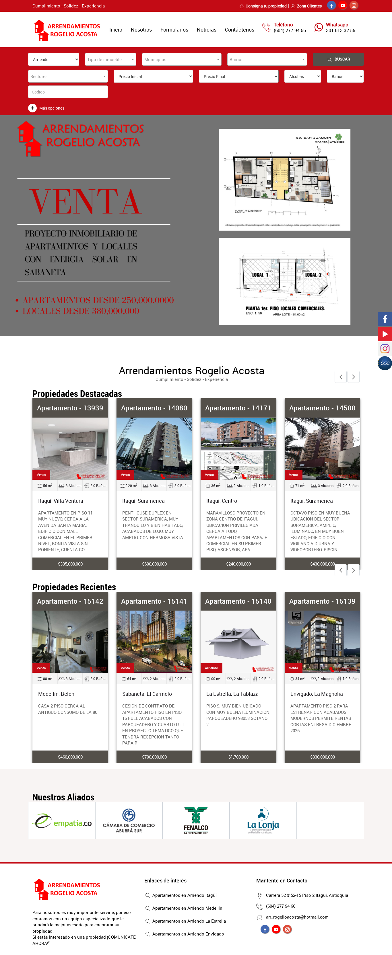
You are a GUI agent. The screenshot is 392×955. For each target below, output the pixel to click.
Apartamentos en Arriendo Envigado (187, 934)
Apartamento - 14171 (238, 407)
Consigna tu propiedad (266, 6)
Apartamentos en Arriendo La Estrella (188, 921)
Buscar (342, 59)
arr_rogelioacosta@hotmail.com (297, 917)
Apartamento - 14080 (154, 407)
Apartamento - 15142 (70, 601)
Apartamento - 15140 (238, 601)
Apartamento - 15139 (322, 601)
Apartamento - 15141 (154, 601)
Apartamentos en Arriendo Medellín (186, 908)
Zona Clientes (309, 6)
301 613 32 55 (340, 30)
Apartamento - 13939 (70, 407)
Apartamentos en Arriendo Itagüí (184, 895)
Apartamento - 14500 (322, 407)
